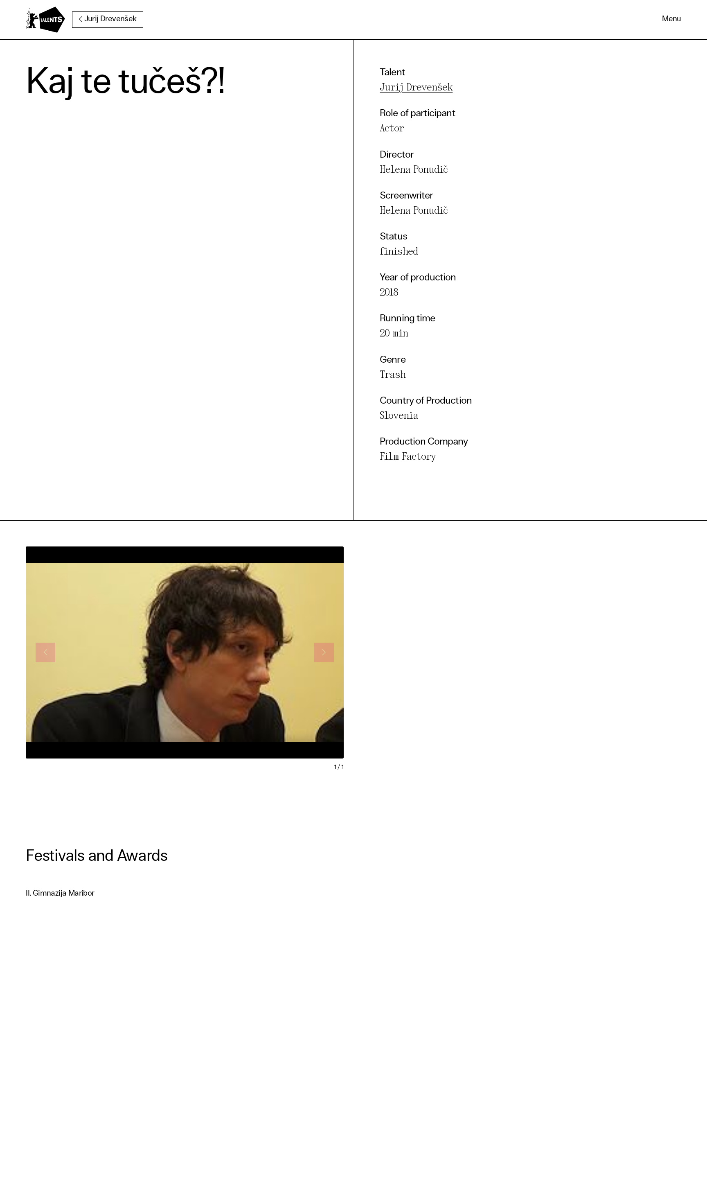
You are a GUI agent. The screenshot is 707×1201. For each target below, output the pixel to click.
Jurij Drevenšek (110, 19)
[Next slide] (324, 652)
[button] (671, 19)
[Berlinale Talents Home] (45, 19)
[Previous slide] (45, 652)
